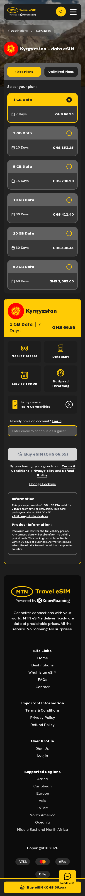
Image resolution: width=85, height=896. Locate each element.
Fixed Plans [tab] (24, 72)
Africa (42, 779)
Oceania (42, 822)
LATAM (42, 807)
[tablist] (42, 71)
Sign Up (42, 748)
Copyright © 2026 (42, 848)
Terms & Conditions (42, 710)
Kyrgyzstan (43, 31)
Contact (43, 686)
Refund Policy (42, 724)
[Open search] (61, 11)
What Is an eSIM (42, 672)
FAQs (42, 679)
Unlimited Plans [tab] (61, 72)
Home (42, 658)
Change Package (42, 484)
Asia (42, 800)
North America (42, 815)
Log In (42, 755)
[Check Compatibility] (68, 404)
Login (56, 421)
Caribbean (42, 786)
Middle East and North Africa (42, 829)
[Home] (21, 11)
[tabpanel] (42, 191)
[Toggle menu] (73, 11)
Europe (42, 793)
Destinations (42, 665)
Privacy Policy (42, 471)
